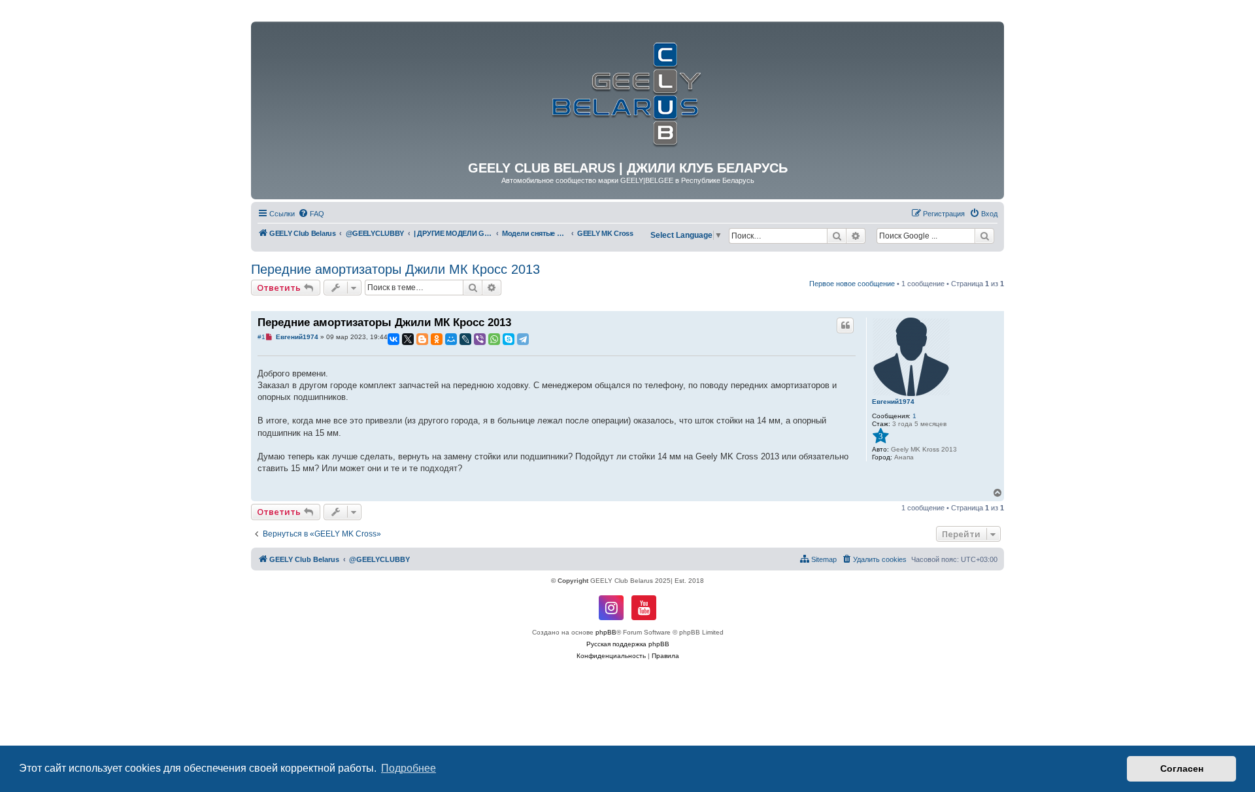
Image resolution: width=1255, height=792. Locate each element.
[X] (408, 339)
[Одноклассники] (437, 339)
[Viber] (480, 339)
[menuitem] (311, 214)
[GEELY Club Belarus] (627, 91)
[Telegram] (523, 339)
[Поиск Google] (984, 236)
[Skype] (508, 339)
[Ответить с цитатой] (845, 325)
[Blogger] (422, 339)
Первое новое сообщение (852, 284)
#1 (261, 336)
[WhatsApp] (494, 339)
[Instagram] (611, 607)
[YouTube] (643, 607)
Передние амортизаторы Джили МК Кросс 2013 (395, 269)
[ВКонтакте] (393, 339)
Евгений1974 (893, 401)
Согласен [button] (1181, 768)
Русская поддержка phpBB (627, 644)
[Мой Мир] (451, 339)
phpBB (605, 632)
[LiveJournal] (465, 339)
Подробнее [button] (408, 768)
